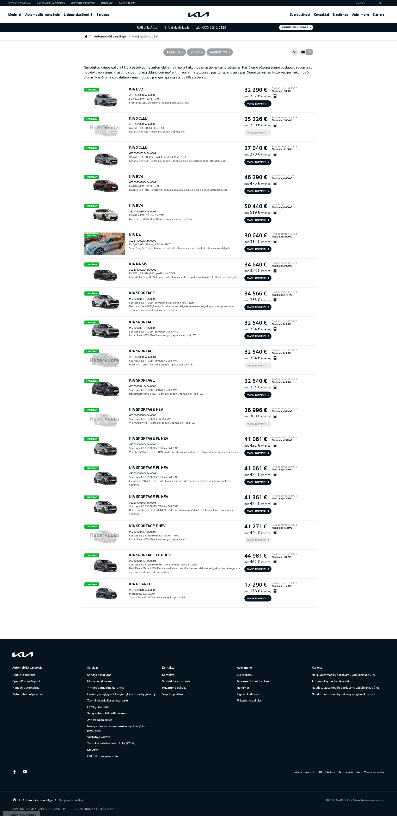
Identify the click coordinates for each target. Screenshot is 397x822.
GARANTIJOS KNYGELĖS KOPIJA (95, 808)
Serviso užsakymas (19, 3)
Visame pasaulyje (305, 771)
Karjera (379, 14)
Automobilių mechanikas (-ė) (331, 681)
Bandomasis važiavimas (51, 3)
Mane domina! (256, 103)
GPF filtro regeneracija (102, 756)
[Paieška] (380, 3)
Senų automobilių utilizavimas (107, 713)
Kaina (195, 52)
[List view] (309, 52)
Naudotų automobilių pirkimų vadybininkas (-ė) (343, 694)
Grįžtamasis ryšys (349, 771)
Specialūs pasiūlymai (26, 681)
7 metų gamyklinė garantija (105, 687)
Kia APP (92, 749)
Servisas (103, 14)
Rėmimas (243, 687)
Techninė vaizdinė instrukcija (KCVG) (111, 743)
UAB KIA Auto (327, 771)
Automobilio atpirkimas (27, 694)
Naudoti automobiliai (26, 687)
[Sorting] (294, 52)
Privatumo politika (174, 687)
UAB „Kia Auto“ (86, 36)
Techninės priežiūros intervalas (108, 700)
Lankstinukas (127, 3)
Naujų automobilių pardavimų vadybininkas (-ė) (343, 674)
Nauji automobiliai (145, 36)
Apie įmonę (360, 14)
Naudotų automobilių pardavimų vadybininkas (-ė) (345, 687)
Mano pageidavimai (100, 681)
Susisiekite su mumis (295, 27)
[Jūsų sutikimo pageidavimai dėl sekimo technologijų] (21, 815)
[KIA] (198, 14)
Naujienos (340, 14)
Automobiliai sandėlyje (42, 14)
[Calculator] (275, 96)
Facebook (14, 772)
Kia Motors (244, 674)
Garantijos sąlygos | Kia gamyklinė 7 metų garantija (122, 694)
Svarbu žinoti (300, 14)
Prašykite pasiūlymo (83, 3)
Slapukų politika (172, 694)
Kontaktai (321, 14)
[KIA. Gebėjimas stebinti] (22, 654)
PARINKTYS (218, 52)
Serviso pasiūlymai (99, 674)
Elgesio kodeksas (248, 694)
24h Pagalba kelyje (99, 719)
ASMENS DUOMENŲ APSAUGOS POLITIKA (39, 808)
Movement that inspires (253, 681)
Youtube (25, 772)
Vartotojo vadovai (99, 737)
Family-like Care (98, 707)
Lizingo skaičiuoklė (78, 14)
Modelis (173, 52)
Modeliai (14, 14)
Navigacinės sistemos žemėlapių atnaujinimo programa (117, 728)
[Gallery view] (302, 52)
